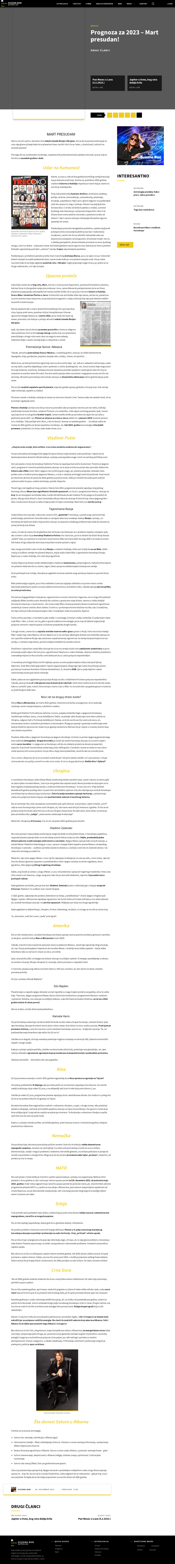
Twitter (140, 1550)
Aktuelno (139, 188)
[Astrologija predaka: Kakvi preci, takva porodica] (124, 194)
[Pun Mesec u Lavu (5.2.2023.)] (108, 65)
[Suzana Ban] (14, 1489)
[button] (153, 3)
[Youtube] (146, 1550)
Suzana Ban (24, 1489)
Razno (137, 224)
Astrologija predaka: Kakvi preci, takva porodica (146, 193)
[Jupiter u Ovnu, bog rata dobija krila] (144, 65)
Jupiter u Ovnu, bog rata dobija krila (143, 81)
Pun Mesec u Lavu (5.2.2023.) (102, 81)
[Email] (133, 115)
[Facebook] (109, 115)
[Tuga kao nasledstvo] (124, 211)
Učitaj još (97, 87)
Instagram (155, 1546)
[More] (139, 115)
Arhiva (95, 26)
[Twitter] (127, 115)
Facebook (141, 1546)
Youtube (152, 1550)
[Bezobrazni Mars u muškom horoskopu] (124, 229)
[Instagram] (149, 1546)
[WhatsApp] (115, 115)
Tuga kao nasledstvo (144, 209)
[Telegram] (121, 115)
